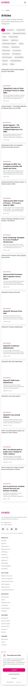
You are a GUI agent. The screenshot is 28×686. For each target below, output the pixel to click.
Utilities (12, 64)
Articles (3, 599)
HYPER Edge (4, 552)
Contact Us (4, 644)
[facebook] (16, 529)
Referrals (3, 632)
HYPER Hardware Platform (9, 43)
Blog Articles (10, 30)
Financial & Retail (13, 36)
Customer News (21, 30)
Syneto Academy (5, 608)
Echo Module (4, 568)
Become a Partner (5, 621)
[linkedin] (3, 529)
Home (2, 10)
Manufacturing (15, 47)
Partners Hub (4, 618)
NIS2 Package (4, 563)
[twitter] (7, 529)
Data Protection (5, 546)
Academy (3, 629)
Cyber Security (6, 33)
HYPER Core (4, 554)
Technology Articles (16, 60)
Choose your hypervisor (7, 578)
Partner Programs (5, 623)
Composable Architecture (7, 589)
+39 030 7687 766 (7, 524)
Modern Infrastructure (6, 575)
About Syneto (4, 639)
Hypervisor (3, 543)
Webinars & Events (5, 602)
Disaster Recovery (5, 549)
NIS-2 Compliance (5, 584)
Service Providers (7, 57)
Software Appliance (6, 566)
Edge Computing (5, 587)
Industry (21, 43)
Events (4, 36)
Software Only (4, 557)
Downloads (4, 611)
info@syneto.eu (7, 522)
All (3, 30)
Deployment (4, 560)
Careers (3, 642)
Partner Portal (4, 626)
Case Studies (4, 605)
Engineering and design (19, 33)
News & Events (6, 50)
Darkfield (20, 533)
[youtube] (11, 529)
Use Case (4, 64)
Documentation (5, 597)
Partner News (5, 54)
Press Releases (16, 54)
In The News (5, 47)
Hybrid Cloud (14, 40)
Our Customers (17, 50)
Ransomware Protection (7, 581)
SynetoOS (4, 60)
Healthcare (5, 40)
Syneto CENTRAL (19, 57)
